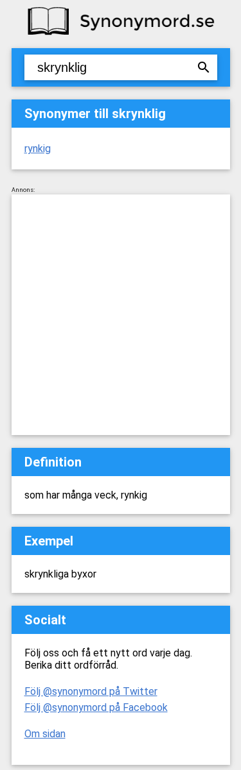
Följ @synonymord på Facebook (96, 707)
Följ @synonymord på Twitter (90, 691)
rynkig (37, 148)
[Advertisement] (120, 314)
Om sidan (45, 734)
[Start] (120, 34)
